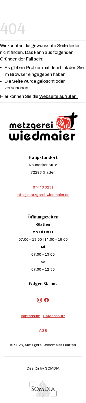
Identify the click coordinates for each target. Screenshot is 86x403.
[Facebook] (46, 299)
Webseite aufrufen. (58, 96)
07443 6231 (43, 187)
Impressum (30, 316)
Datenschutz (54, 316)
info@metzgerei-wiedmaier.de (43, 195)
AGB (43, 330)
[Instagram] (39, 299)
